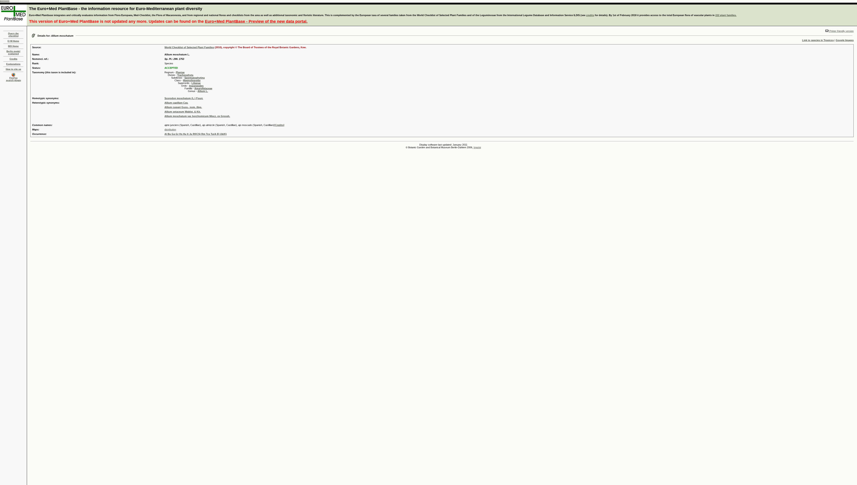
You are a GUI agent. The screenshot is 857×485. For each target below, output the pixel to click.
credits (590, 15)
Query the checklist (13, 34)
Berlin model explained (13, 52)
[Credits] (279, 125)
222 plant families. (725, 15)
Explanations (13, 64)
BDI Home (13, 46)
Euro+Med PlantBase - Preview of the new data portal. (256, 21)
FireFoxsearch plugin (13, 79)
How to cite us (13, 69)
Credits (13, 59)
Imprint (477, 147)
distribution (170, 129)
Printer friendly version (841, 31)
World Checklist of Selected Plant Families (189, 47)
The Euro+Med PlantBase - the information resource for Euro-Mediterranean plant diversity (115, 8)
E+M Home (13, 41)
